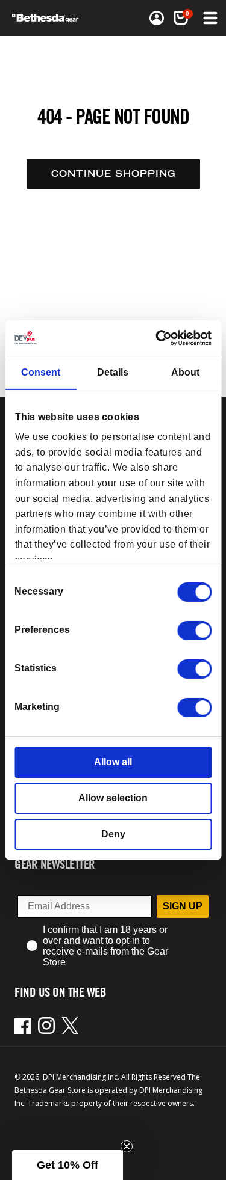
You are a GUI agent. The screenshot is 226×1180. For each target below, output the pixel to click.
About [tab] (185, 372)
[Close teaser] (127, 1146)
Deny (113, 834)
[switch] (194, 630)
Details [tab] (112, 372)
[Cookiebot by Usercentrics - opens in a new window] (161, 337)
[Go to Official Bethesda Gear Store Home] (49, 18)
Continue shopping (113, 173)
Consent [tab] (40, 372)
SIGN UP (182, 906)
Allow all (113, 762)
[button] (209, 18)
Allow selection (113, 798)
